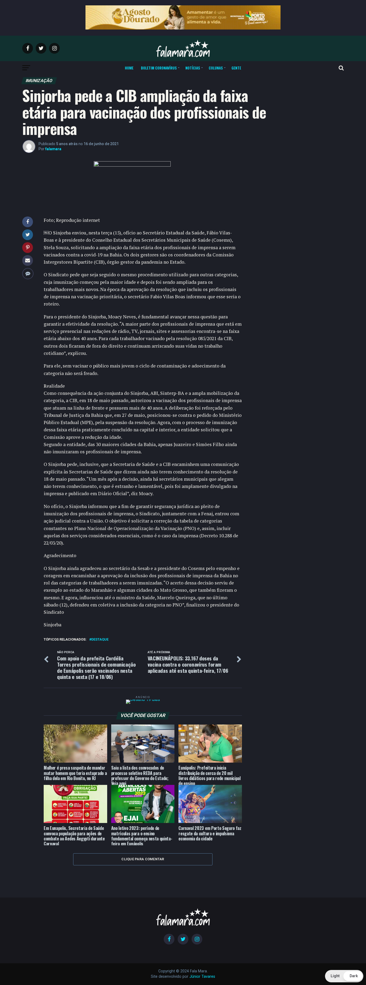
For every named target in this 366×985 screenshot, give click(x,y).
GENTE (236, 68)
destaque (100, 639)
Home (129, 68)
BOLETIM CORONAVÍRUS (159, 68)
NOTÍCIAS (192, 68)
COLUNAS (216, 68)
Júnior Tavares (202, 976)
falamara (53, 149)
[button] (344, 976)
